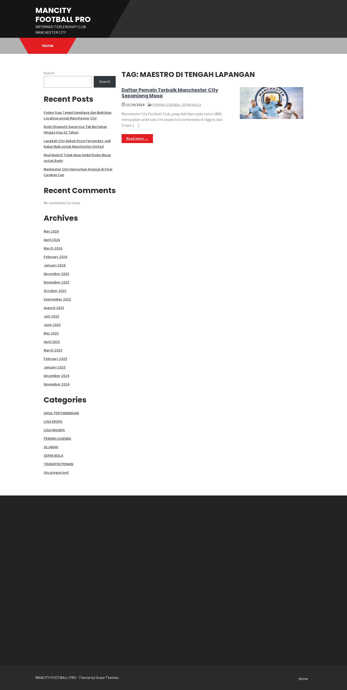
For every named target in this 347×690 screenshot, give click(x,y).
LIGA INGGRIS (54, 430)
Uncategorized (56, 472)
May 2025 (51, 333)
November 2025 (56, 282)
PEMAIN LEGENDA (166, 104)
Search (49, 73)
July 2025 (51, 316)
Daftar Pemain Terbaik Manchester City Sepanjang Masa (170, 93)
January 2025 (55, 367)
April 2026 (52, 239)
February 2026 (55, 256)
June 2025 (52, 324)
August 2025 (54, 307)
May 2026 (51, 231)
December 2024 (56, 375)
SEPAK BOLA (191, 104)
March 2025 (53, 350)
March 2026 (53, 248)
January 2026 (55, 265)
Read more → (137, 138)
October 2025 (55, 290)
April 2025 (52, 341)
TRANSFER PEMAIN (58, 463)
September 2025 (57, 299)
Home (47, 45)
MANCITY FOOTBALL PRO (63, 15)
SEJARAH (51, 446)
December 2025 (56, 273)
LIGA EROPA (53, 421)
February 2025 (55, 358)
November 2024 (56, 384)
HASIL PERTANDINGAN (61, 413)
